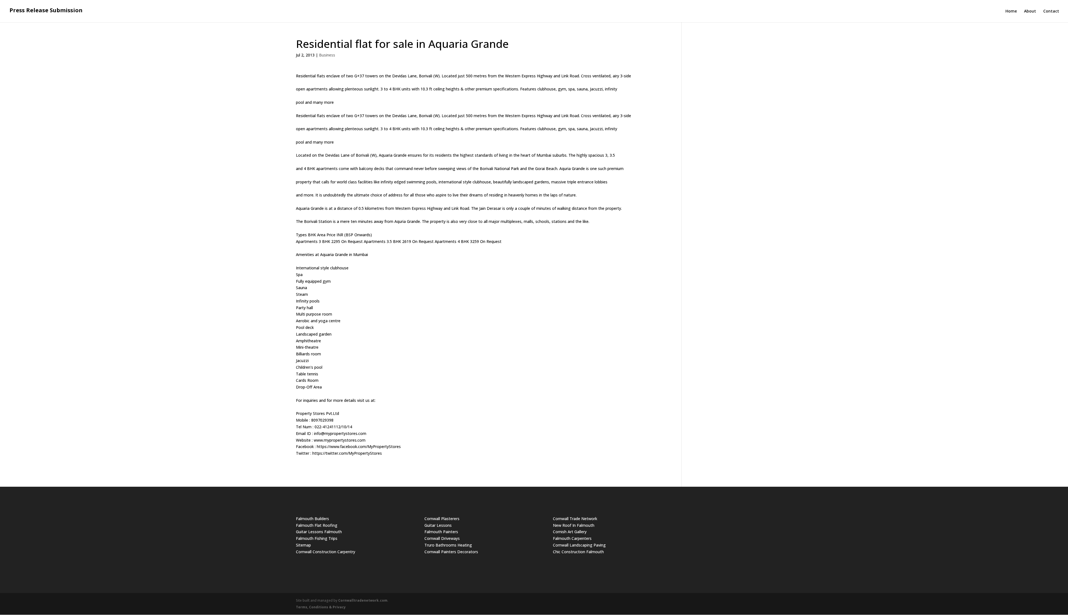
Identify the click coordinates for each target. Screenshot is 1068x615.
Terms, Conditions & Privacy (321, 607)
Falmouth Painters (441, 531)
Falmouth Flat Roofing (316, 525)
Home (1011, 11)
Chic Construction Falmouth (578, 551)
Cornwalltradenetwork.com (362, 600)
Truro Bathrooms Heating (448, 545)
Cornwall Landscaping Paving (579, 545)
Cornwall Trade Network (575, 518)
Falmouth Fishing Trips (316, 538)
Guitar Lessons (438, 525)
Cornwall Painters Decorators (451, 551)
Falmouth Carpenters (572, 538)
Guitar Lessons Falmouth (319, 531)
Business (327, 55)
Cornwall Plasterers (441, 518)
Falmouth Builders (312, 518)
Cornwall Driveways (442, 538)
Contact (1051, 11)
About (1030, 11)
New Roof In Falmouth (573, 525)
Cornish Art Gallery (570, 531)
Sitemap (303, 545)
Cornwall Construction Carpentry (325, 551)
